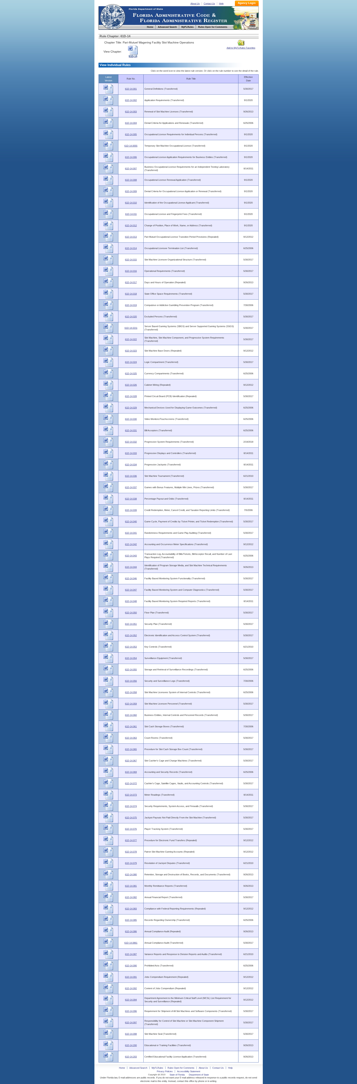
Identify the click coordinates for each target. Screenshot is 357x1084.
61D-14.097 (131, 1022)
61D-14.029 (131, 407)
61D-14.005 (131, 134)
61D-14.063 (131, 738)
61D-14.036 (131, 476)
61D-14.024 (131, 362)
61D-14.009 (131, 191)
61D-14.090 (131, 965)
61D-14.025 (131, 373)
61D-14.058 (131, 692)
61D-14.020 (131, 316)
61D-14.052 (131, 635)
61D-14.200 (131, 1045)
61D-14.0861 (130, 943)
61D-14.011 (131, 214)
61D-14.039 (131, 510)
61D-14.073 (131, 795)
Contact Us (209, 3)
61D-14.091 (131, 977)
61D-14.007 (131, 168)
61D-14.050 (131, 612)
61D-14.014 (131, 248)
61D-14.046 (131, 578)
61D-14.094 (131, 999)
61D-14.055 (131, 669)
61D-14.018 (131, 294)
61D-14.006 (131, 157)
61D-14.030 (131, 419)
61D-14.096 (131, 1011)
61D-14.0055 (130, 146)
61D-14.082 (131, 897)
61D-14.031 (131, 430)
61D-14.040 (131, 521)
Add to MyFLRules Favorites (241, 48)
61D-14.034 (131, 464)
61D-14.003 (131, 111)
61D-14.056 (131, 681)
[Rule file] (108, 93)
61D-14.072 (131, 783)
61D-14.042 (131, 544)
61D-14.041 (131, 533)
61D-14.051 (131, 624)
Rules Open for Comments (181, 1068)
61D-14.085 (131, 920)
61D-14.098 (131, 1034)
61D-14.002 (131, 100)
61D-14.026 (131, 385)
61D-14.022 (131, 339)
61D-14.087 (131, 954)
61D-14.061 (131, 726)
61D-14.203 (131, 1056)
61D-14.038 (131, 498)
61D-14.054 (131, 658)
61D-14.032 (131, 442)
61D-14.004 (131, 123)
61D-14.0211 (131, 328)
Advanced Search (138, 1068)
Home (113, 16)
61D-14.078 (131, 851)
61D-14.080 (131, 874)
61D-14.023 (131, 350)
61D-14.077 (131, 840)
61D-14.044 (131, 567)
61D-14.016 (131, 271)
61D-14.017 (131, 282)
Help (221, 3)
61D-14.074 (131, 806)
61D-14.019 (131, 305)
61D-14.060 (131, 715)
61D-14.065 (131, 749)
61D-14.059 (131, 703)
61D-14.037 (131, 487)
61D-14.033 (131, 453)
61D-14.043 (131, 555)
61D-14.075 (131, 817)
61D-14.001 (131, 89)
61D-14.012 (131, 225)
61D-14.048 (131, 601)
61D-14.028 (131, 396)
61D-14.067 (131, 760)
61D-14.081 (131, 886)
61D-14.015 (131, 259)
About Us (195, 3)
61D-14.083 (131, 908)
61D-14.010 (131, 202)
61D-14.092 (131, 988)
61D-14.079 (131, 863)
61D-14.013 (131, 237)
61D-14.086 (131, 931)
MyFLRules (157, 1068)
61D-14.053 (131, 647)
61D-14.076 (131, 829)
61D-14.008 (131, 180)
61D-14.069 (131, 772)
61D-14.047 (131, 590)
